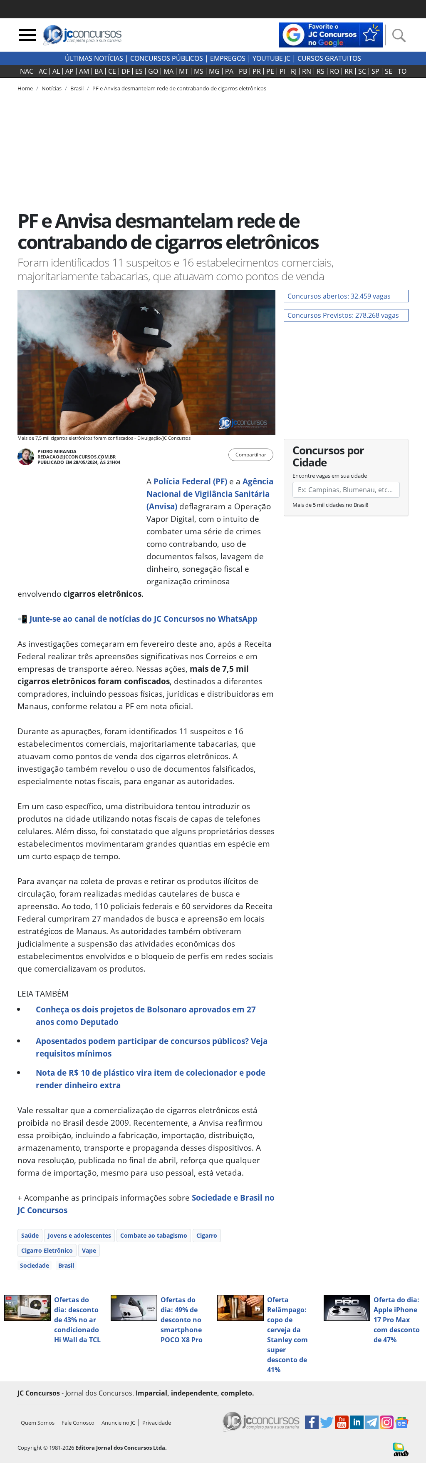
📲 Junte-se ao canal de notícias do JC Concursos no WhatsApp (137, 618)
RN (306, 71)
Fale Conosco (78, 1422)
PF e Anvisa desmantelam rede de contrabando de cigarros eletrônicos (179, 88)
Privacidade (156, 1422)
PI (282, 71)
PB (243, 71)
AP (69, 71)
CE (112, 71)
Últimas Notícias (94, 58)
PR (257, 71)
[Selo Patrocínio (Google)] (331, 34)
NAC (26, 71)
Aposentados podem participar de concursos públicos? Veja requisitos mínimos (151, 1047)
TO (402, 71)
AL (56, 71)
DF (125, 71)
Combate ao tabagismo (153, 1235)
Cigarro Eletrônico (47, 1250)
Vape (89, 1250)
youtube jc (271, 58)
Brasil (66, 1265)
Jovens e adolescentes (79, 1235)
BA (98, 71)
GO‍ (153, 71)
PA (229, 71)
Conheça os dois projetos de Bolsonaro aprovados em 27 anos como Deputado (146, 1015)
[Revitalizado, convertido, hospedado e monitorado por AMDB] (401, 1448)
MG (214, 71)
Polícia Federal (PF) (190, 481)
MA (168, 71)
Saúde (30, 1235)
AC (43, 71)
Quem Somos (37, 1422)
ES (139, 71)
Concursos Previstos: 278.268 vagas (343, 315)
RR (348, 71)
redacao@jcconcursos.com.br (76, 457)
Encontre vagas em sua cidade (329, 475)
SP (375, 71)
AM (84, 71)
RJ (294, 71)
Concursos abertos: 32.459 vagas (339, 296)
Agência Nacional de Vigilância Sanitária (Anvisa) (209, 494)
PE (270, 71)
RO (334, 71)
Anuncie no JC (118, 1422)
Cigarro (206, 1235)
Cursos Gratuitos (329, 58)
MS (198, 71)
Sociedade (34, 1265)
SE (388, 71)
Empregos (227, 58)
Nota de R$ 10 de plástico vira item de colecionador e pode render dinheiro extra (150, 1079)
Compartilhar (250, 454)
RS (320, 71)
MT (183, 71)
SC (362, 71)
